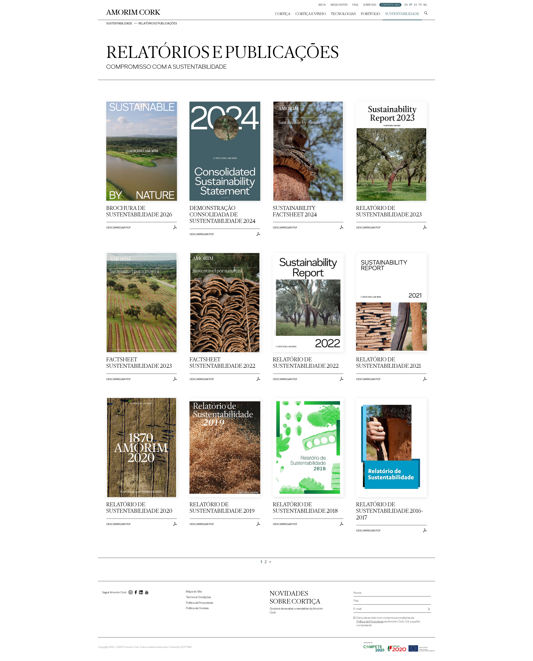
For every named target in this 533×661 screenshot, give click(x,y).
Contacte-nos (390, 5)
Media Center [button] (339, 5)
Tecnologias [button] (343, 14)
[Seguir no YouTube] (146, 593)
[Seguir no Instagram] (130, 593)
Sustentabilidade (119, 23)
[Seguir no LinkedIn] (141, 593)
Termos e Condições (198, 597)
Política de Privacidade (199, 603)
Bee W (322, 5)
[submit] (429, 609)
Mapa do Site (194, 591)
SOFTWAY (186, 647)
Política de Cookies (197, 608)
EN (406, 5)
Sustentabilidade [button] (402, 14)
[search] (426, 14)
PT (410, 5)
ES (415, 5)
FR (420, 5)
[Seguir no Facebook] (136, 593)
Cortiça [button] (282, 14)
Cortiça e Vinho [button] (310, 14)
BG (425, 5)
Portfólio (370, 14)
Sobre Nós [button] (369, 5)
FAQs (355, 5)
